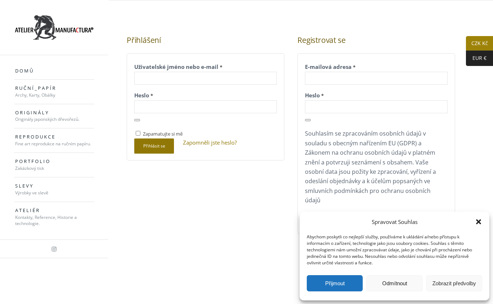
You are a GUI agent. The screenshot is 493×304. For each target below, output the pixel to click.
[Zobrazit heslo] (137, 120)
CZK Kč (477, 43)
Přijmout (335, 283)
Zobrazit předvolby (454, 283)
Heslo (143, 95)
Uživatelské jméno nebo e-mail (178, 66)
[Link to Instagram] (54, 249)
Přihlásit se (154, 146)
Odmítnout (394, 283)
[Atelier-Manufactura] (54, 27)
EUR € (476, 58)
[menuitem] (54, 71)
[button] (478, 221)
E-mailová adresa (330, 66)
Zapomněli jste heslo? (210, 142)
